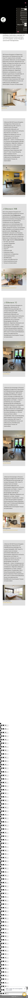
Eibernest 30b (23, 14)
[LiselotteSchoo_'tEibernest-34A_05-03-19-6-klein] (14, 105)
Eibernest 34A (23, 15)
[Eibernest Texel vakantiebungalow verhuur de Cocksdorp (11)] (14, 284)
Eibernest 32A (23, 19)
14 (12, 287)
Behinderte (24, 21)
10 (7, 287)
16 (14, 287)
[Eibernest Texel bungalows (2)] (14, 370)
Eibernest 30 (24, 10)
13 (11, 287)
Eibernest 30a (23, 12)
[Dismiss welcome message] (25, 988)
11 (8, 287)
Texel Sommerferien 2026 (13, 685)
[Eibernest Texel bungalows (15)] (14, 527)
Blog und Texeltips (22, 24)
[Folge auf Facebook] (13, 656)
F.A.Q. (25, 26)
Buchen (25, 30)
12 (9, 287)
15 (13, 287)
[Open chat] (24, 994)
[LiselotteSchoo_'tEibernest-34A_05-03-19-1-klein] (14, 599)
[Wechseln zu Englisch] (22, 31)
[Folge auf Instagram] (15, 656)
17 (16, 287)
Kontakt (25, 28)
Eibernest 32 (24, 17)
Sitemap (3, 681)
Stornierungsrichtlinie (18, 718)
